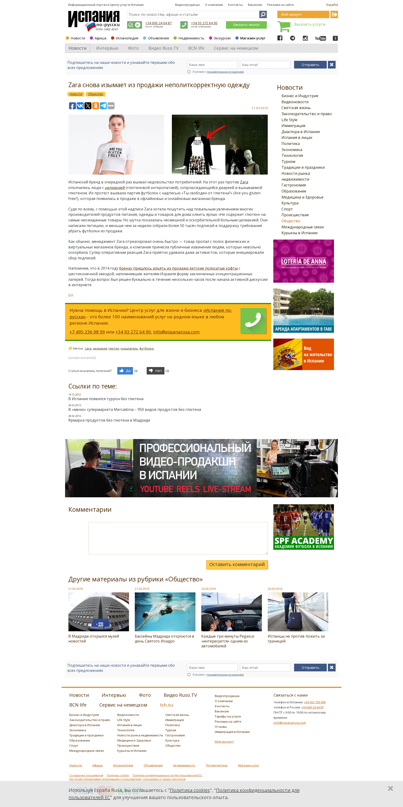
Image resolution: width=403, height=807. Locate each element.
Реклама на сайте (280, 5)
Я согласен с (218, 71)
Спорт (287, 209)
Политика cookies (118, 775)
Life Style (289, 119)
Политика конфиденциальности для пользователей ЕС (167, 775)
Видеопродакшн (187, 5)
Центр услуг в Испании (127, 5)
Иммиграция (293, 125)
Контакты (235, 5)
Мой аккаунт (224, 741)
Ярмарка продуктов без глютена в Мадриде (109, 420)
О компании (214, 5)
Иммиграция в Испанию (232, 732)
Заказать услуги (310, 24)
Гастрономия (293, 185)
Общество (290, 220)
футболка (146, 348)
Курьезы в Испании (299, 232)
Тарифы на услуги (228, 716)
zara (88, 348)
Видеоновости (295, 101)
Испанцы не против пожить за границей (296, 639)
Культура (290, 203)
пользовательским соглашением (225, 71)
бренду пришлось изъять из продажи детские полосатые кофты (178, 268)
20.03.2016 (208, 589)
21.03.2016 (75, 589)
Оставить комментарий (237, 564)
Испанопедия (127, 38)
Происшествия (295, 214)
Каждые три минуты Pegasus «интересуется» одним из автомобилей (227, 641)
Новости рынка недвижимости (140, 735)
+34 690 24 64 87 (158, 23)
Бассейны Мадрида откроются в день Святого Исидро (164, 639)
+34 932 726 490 (315, 702)
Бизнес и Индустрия (299, 95)
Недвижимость (191, 38)
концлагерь (129, 348)
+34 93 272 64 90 (204, 23)
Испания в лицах (296, 137)
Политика (290, 143)
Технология (292, 155)
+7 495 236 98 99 (87, 332)
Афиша (100, 38)
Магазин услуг (253, 38)
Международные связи (302, 227)
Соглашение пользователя (86, 775)
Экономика (291, 149)
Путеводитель (217, 765)
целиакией (115, 187)
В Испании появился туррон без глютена (105, 398)
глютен (113, 348)
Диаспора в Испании (300, 131)
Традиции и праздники (303, 167)
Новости (78, 38)
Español (332, 5)
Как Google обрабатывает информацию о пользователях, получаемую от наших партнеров (127, 779)
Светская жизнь (296, 107)
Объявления (158, 38)
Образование (293, 191)
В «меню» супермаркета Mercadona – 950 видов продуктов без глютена (134, 409)
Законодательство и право (306, 113)
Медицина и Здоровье (302, 197)
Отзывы (221, 727)
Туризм (288, 161)
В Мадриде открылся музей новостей (93, 639)
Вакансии (255, 5)
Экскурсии (222, 38)
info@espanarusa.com (176, 332)
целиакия (100, 348)
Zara (244, 182)
